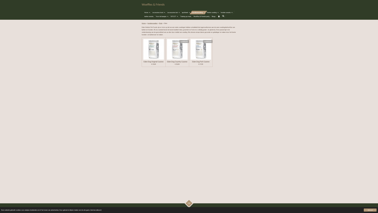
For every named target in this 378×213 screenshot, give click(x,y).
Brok (160, 23)
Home (144, 23)
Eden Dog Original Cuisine (154, 62)
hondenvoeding (152, 23)
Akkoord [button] (370, 210)
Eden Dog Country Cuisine (177, 62)
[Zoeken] (223, 16)
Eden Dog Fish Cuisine (200, 62)
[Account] (219, 16)
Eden (165, 23)
